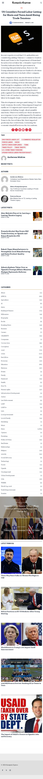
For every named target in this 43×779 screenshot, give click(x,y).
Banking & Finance (7, 311)
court (3, 350)
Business (4, 329)
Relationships (5, 447)
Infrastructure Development (10, 393)
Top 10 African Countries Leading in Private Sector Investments (24, 190)
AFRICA (3, 296)
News (3, 429)
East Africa (4, 357)
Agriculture (4, 300)
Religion (3, 450)
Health (3, 382)
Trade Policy (7, 147)
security (3, 454)
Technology (5, 461)
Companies (5, 339)
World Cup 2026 (6, 486)
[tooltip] (13, 129)
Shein (17, 142)
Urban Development (8, 475)
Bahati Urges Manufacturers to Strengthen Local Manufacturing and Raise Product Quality (15, 251)
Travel (3, 465)
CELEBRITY (5, 336)
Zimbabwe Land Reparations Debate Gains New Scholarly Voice (25, 180)
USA (21, 8)
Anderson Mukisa (19, 22)
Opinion (4, 432)
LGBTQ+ (4, 407)
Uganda (3, 468)
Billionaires (5, 314)
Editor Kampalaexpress (18, 186)
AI (1, 303)
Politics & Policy (6, 440)
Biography (4, 318)
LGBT (3, 404)
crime (3, 354)
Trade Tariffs (20, 147)
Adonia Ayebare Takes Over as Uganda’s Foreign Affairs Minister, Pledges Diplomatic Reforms (16, 269)
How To (3, 386)
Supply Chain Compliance (12, 145)
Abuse (3, 293)
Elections (4, 368)
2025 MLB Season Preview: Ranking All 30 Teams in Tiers (21, 684)
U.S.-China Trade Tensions (12, 150)
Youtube (3, 493)
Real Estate (4, 443)
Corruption (5, 346)
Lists (2, 411)
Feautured (4, 379)
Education (4, 364)
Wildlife (3, 483)
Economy (4, 361)
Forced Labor (7, 142)
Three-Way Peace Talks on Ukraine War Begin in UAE (20, 577)
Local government (7, 414)
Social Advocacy (6, 458)
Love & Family (5, 418)
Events (3, 372)
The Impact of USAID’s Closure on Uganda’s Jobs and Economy (20, 735)
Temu (26, 145)
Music (3, 425)
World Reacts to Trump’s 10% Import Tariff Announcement (18, 648)
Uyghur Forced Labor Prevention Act (16, 153)
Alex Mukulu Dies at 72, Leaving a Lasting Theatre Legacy (23, 199)
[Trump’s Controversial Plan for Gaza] (21, 529)
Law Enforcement (7, 400)
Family (3, 375)
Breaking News (6, 325)
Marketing (4, 422)
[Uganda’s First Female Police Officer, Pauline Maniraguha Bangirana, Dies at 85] (21, 507)
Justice (3, 397)
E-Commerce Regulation (31, 140)
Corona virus (5, 343)
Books (3, 321)
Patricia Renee (15, 196)
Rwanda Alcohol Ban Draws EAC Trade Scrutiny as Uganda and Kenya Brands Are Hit (15, 233)
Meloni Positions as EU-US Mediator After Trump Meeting (20, 612)
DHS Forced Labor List (10, 140)
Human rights (5, 389)
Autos (3, 307)
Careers (3, 332)
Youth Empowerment (8, 490)
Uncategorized (6, 472)
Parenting (4, 436)
